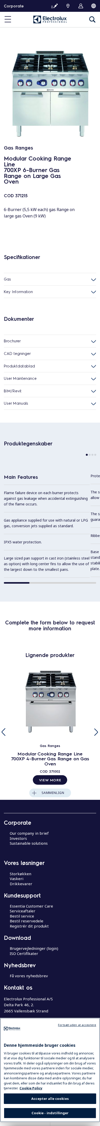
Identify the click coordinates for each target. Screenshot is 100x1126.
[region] (50, 1070)
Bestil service (22, 916)
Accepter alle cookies (50, 1098)
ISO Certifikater (24, 953)
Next (96, 732)
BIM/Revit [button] (13, 390)
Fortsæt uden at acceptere (77, 1025)
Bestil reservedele (26, 920)
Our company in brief (29, 833)
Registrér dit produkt (29, 926)
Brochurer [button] (12, 340)
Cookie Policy (30, 1088)
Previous (3, 732)
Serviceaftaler (22, 910)
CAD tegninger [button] (17, 353)
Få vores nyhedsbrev (29, 975)
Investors (18, 838)
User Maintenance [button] (20, 378)
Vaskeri (16, 878)
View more (50, 780)
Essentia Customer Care (31, 906)
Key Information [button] (18, 291)
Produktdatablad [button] (19, 365)
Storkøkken (20, 873)
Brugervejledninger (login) (34, 948)
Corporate (14, 5)
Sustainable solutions (29, 843)
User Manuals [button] (16, 403)
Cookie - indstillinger (50, 1113)
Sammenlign (53, 793)
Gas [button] (7, 279)
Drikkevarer (21, 883)
